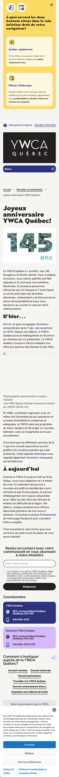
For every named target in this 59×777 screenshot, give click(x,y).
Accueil (7, 189)
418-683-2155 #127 (24, 644)
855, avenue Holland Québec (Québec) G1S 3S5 (29, 612)
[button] (54, 709)
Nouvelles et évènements (30, 189)
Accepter (29, 744)
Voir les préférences (29, 761)
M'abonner (29, 586)
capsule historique (35, 453)
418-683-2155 (21, 619)
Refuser (29, 753)
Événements (48, 514)
